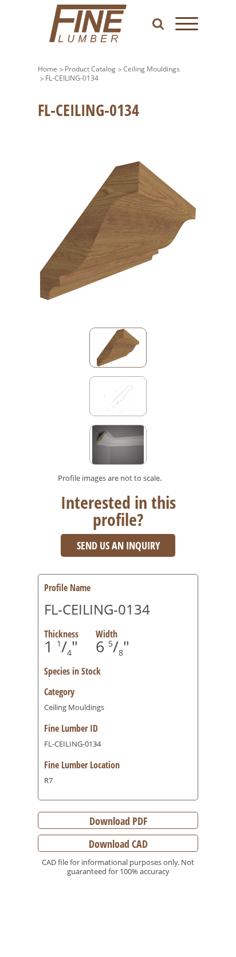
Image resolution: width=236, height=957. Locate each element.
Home (47, 69)
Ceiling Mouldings (151, 69)
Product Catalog (90, 69)
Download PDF (118, 821)
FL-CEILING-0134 (72, 78)
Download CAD (118, 844)
